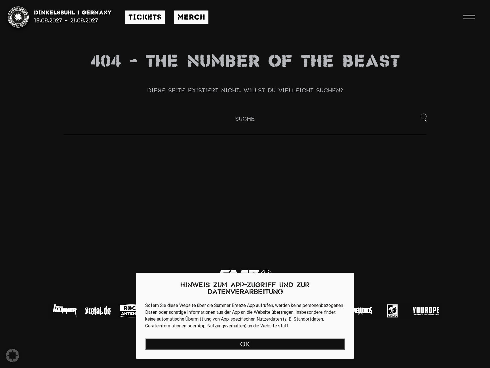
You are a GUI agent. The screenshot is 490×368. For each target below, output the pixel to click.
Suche (245, 119)
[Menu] (469, 17)
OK (245, 344)
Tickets (145, 18)
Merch (191, 18)
